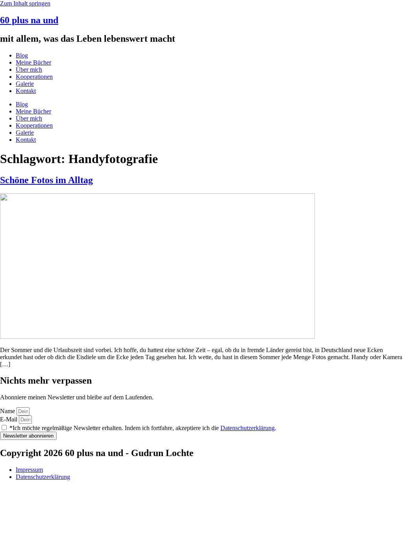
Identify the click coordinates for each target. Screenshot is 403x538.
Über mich (29, 69)
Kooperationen (34, 76)
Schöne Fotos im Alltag (46, 180)
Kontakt (26, 90)
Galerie (25, 83)
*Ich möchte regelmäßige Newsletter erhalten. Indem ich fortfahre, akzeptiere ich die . (142, 428)
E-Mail (9, 419)
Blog (22, 55)
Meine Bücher (33, 62)
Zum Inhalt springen (25, 3)
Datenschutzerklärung (247, 428)
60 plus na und (29, 20)
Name (8, 411)
